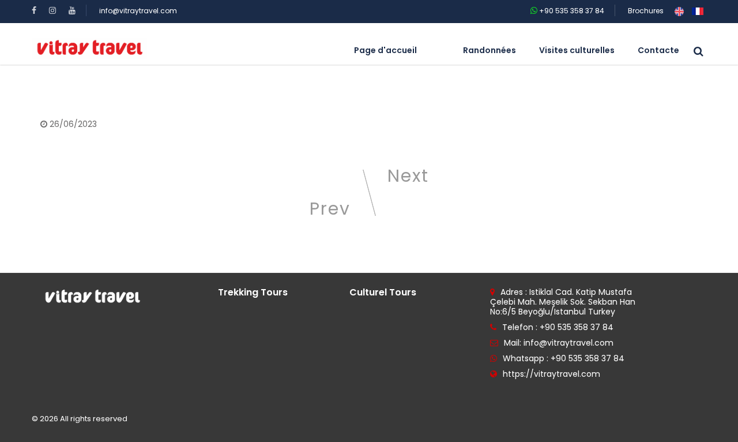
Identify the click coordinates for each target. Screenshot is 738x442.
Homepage (62, 83)
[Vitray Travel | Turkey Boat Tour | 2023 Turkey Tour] (89, 47)
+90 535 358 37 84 (570, 11)
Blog (104, 83)
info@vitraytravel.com (138, 11)
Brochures (646, 11)
